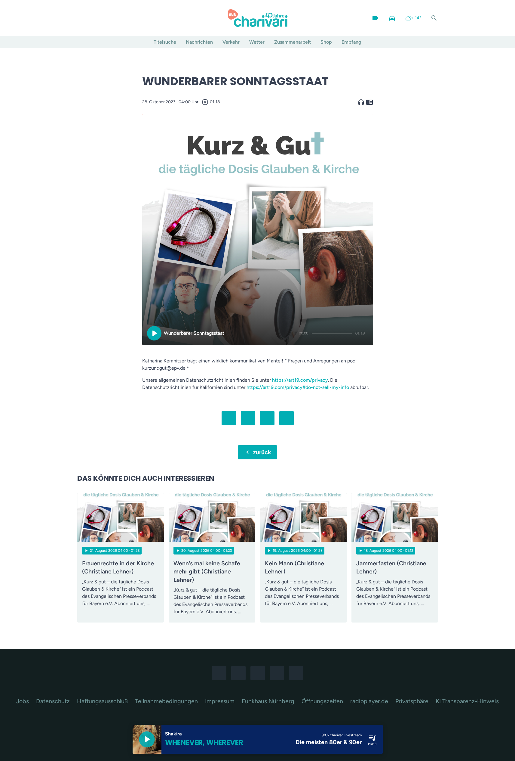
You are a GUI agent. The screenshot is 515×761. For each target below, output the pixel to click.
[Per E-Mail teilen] (286, 418)
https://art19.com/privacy (300, 380)
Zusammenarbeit (292, 42)
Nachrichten (199, 42)
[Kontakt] (131, 18)
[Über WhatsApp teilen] (267, 418)
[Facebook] (83, 18)
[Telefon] (119, 18)
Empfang (351, 42)
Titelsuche (165, 42)
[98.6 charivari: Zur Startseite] (258, 18)
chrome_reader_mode (369, 102)
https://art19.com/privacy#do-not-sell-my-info (298, 387)
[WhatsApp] (107, 18)
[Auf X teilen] (248, 418)
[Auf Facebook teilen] (229, 418)
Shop (326, 42)
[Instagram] (95, 18)
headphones (361, 102)
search (434, 18)
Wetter (257, 42)
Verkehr (231, 42)
